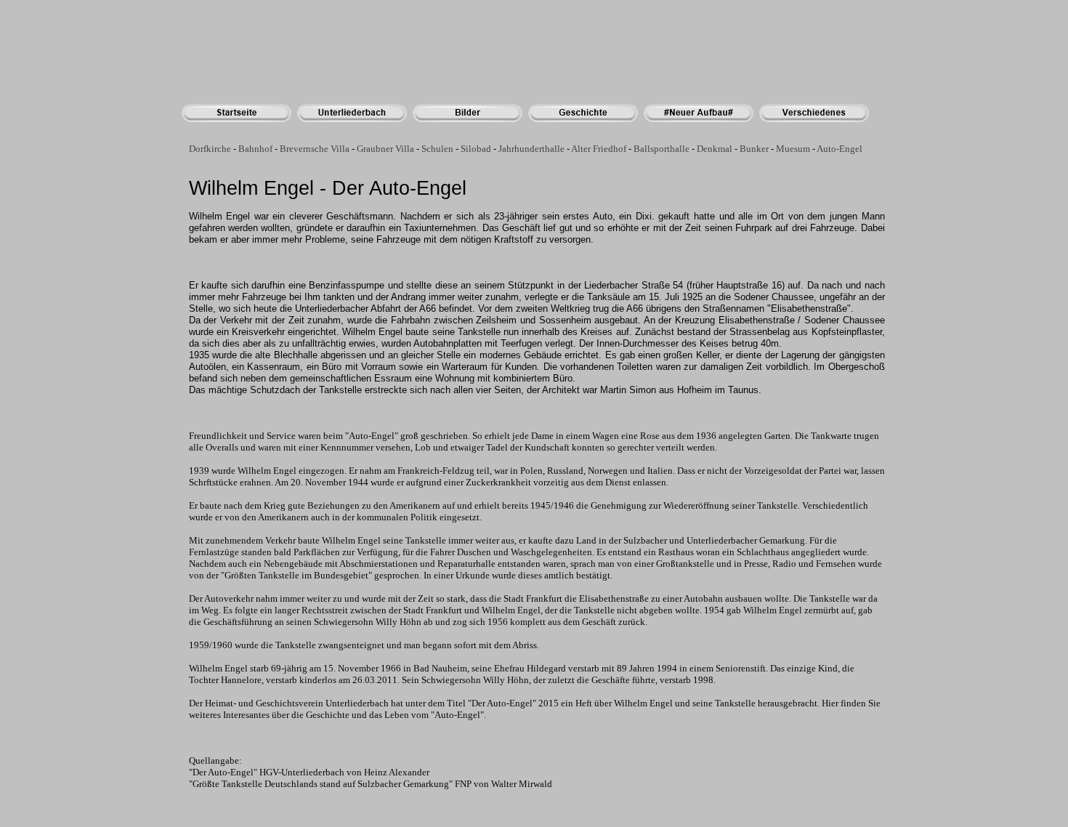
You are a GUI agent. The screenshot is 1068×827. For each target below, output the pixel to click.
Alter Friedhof (598, 148)
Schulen (437, 148)
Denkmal (714, 148)
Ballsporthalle (661, 148)
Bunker (754, 148)
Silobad (476, 148)
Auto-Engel (839, 148)
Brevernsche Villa (314, 148)
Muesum (793, 148)
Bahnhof (255, 148)
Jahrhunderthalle (531, 148)
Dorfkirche (210, 148)
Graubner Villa (385, 148)
